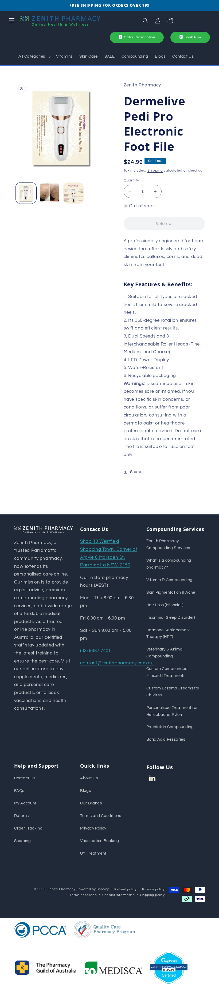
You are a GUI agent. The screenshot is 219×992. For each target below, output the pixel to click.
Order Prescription (139, 37)
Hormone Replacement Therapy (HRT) (168, 633)
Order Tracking (28, 828)
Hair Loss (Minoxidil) (165, 605)
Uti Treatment (93, 853)
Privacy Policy (93, 828)
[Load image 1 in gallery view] (25, 192)
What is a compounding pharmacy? (168, 563)
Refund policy (125, 889)
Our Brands (91, 803)
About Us (89, 778)
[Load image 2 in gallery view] (49, 192)
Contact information (118, 895)
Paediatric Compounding (170, 727)
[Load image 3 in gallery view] (73, 192)
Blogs (85, 791)
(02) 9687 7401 (95, 650)
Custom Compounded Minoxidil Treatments (167, 672)
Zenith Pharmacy (62, 889)
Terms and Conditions (100, 816)
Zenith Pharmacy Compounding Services (168, 544)
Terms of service (83, 895)
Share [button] (135, 472)
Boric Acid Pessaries (165, 739)
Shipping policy (152, 895)
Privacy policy (153, 889)
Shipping (155, 170)
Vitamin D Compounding (169, 580)
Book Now (193, 37)
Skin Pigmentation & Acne (170, 592)
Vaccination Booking (99, 841)
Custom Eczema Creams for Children (173, 691)
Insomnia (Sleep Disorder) (170, 618)
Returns (21, 816)
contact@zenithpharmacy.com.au (117, 663)
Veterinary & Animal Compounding (164, 652)
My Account (25, 803)
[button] (12, 20)
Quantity (131, 180)
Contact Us (25, 778)
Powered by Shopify (92, 889)
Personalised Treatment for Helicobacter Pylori (172, 711)
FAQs (19, 791)
